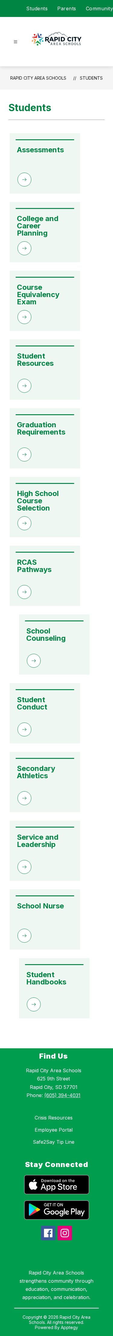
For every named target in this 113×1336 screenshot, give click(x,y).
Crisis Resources (54, 1118)
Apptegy (69, 1327)
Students (37, 8)
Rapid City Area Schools (38, 78)
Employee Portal (54, 1130)
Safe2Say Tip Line (53, 1142)
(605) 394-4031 (62, 1095)
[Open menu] (15, 41)
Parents (66, 8)
